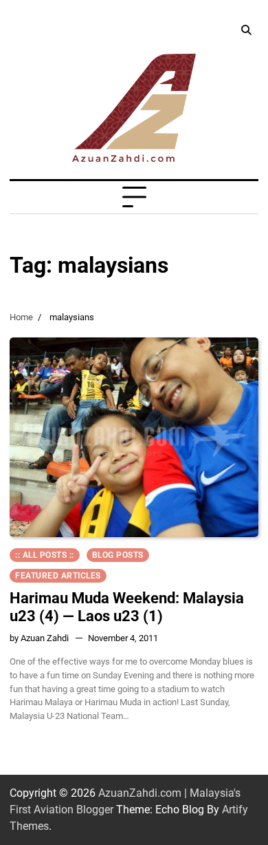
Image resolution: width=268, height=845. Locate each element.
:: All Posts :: (44, 555)
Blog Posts (118, 555)
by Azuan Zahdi (39, 638)
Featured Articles (58, 576)
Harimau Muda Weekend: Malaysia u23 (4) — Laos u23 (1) (127, 607)
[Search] (246, 30)
